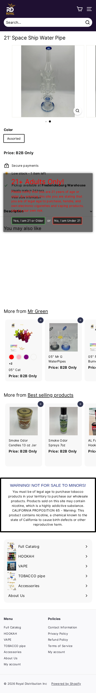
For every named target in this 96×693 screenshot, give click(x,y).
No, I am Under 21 (67, 220)
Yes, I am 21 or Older (28, 220)
